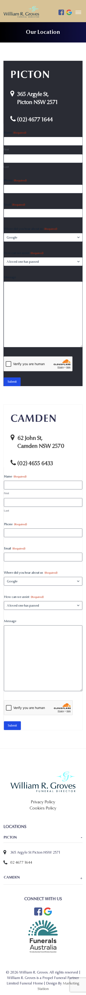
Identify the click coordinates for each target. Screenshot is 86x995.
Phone (15, 180)
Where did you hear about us (30, 229)
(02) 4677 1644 (35, 119)
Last (6, 167)
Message (10, 277)
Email (14, 205)
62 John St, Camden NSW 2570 (40, 442)
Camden (12, 877)
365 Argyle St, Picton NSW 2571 (37, 98)
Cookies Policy (43, 808)
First (6, 149)
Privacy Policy (43, 802)
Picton (10, 837)
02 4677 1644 (21, 862)
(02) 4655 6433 (35, 463)
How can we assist (24, 253)
